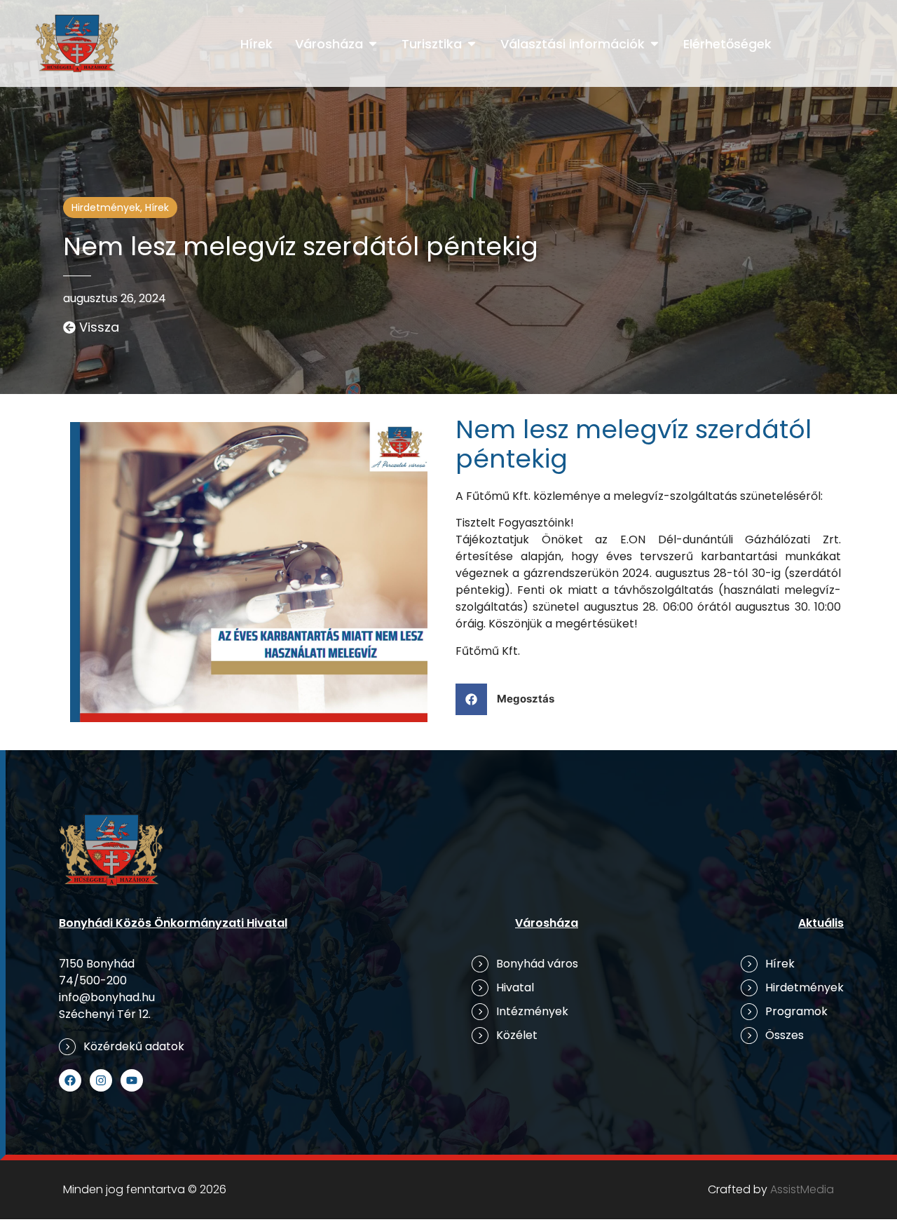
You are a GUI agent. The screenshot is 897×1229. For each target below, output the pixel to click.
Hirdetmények (105, 208)
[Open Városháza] (373, 43)
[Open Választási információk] (654, 43)
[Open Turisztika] (471, 43)
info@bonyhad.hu (107, 997)
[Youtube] (132, 1080)
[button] (510, 699)
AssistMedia (802, 1189)
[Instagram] (101, 1080)
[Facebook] (70, 1080)
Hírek (157, 208)
